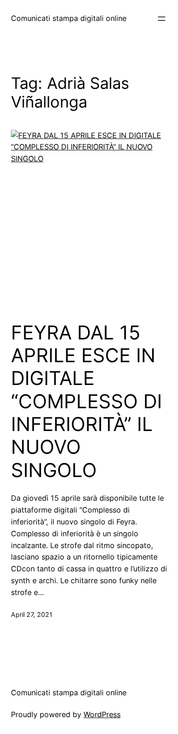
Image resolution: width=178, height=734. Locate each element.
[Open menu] (161, 18)
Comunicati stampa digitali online (68, 18)
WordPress (102, 714)
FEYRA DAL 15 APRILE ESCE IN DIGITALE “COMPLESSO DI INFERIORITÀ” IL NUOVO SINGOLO (86, 401)
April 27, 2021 (31, 614)
